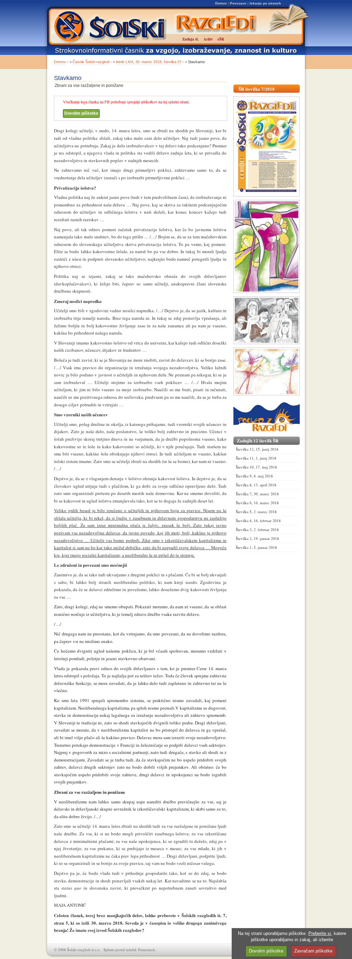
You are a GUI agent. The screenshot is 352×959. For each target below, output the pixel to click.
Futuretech (146, 949)
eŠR (221, 39)
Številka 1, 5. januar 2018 (256, 547)
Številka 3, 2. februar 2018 (257, 529)
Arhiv (208, 39)
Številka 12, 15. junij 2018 (257, 449)
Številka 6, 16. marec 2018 (257, 502)
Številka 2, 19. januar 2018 (257, 538)
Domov (221, 3)
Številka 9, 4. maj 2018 (254, 475)
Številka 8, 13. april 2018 (256, 484)
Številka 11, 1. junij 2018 (256, 458)
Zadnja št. (190, 39)
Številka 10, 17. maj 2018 (256, 467)
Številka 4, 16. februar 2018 (258, 520)
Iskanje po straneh (265, 3)
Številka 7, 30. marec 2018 (257, 493)
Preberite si (319, 933)
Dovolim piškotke (81, 113)
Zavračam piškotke (313, 951)
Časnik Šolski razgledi (91, 62)
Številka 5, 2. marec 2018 (256, 511)
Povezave (238, 3)
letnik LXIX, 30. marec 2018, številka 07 (149, 62)
